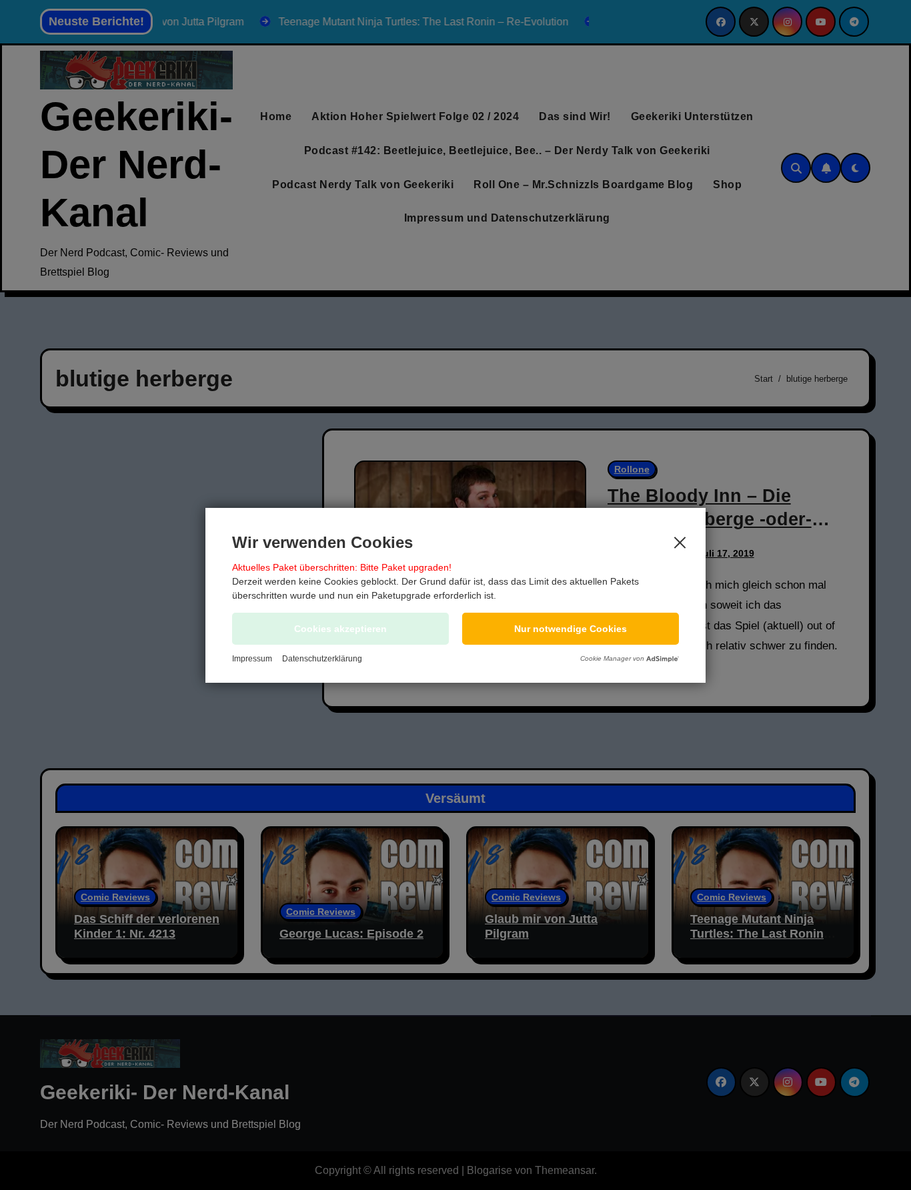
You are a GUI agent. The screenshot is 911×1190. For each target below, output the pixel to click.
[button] (570, 629)
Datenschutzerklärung (322, 658)
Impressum (252, 658)
